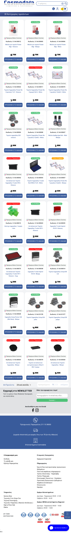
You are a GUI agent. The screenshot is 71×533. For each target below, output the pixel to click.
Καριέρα (40, 487)
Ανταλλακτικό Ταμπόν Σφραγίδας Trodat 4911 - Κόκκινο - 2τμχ (13, 274)
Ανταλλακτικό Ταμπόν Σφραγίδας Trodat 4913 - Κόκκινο (35, 228)
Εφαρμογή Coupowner (44, 459)
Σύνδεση (6, 459)
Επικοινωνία (41, 485)
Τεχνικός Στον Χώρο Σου (12, 498)
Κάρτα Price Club (9, 505)
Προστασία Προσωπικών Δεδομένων (49, 480)
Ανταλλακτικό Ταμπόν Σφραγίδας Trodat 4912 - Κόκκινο (13, 183)
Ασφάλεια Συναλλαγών (44, 483)
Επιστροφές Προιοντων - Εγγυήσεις (49, 478)
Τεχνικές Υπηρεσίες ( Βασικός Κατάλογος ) (18, 503)
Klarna (6, 507)
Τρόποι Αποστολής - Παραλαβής (48, 474)
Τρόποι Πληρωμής (43, 476)
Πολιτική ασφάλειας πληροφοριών (48, 471)
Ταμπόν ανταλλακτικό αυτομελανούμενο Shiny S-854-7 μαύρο (35, 365)
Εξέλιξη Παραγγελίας (11, 463)
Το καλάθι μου (8, 461)
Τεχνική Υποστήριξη (10, 500)
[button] (66, 3)
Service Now (8, 496)
